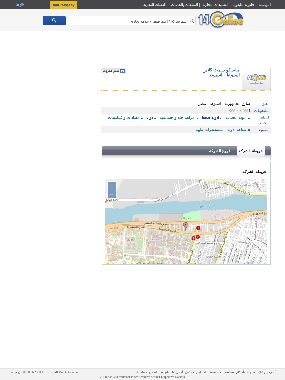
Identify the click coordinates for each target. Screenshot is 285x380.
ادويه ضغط (210, 117)
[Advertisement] (142, 45)
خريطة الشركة (251, 151)
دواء (149, 117)
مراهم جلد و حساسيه (177, 117)
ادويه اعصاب (236, 117)
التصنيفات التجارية (215, 5)
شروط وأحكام (246, 372)
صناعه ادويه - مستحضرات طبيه (221, 130)
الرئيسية (265, 5)
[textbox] (132, 20)
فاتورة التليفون (243, 5)
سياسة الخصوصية (221, 372)
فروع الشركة (219, 151)
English (21, 5)
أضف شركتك (267, 372)
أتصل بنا (177, 372)
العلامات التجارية (154, 5)
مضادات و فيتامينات (124, 117)
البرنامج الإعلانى (196, 372)
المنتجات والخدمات (184, 5)
